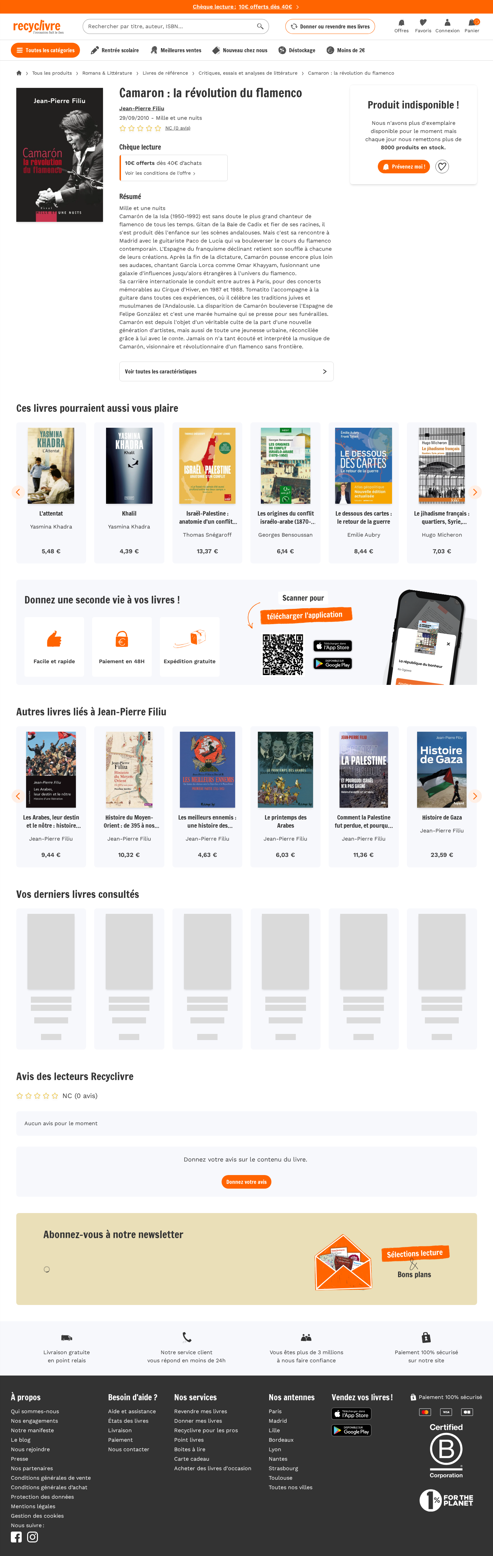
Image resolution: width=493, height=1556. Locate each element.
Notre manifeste (32, 1430)
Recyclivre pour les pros (206, 1430)
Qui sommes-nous (35, 1411)
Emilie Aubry (363, 535)
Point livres (189, 1440)
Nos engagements (34, 1421)
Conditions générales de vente (51, 1478)
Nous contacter (128, 1449)
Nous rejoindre (30, 1449)
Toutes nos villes (290, 1487)
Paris (275, 1411)
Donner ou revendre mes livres (335, 26)
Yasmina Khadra (51, 526)
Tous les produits (52, 73)
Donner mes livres (198, 1421)
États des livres (128, 1421)
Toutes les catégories (50, 50)
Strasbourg (283, 1468)
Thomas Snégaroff (207, 535)
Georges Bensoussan (285, 535)
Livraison (120, 1430)
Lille (274, 1430)
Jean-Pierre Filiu (141, 108)
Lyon (275, 1449)
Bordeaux (281, 1440)
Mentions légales (33, 1506)
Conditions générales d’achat (49, 1487)
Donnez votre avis (246, 1182)
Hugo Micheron (442, 535)
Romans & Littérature (107, 73)
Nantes (278, 1459)
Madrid (278, 1421)
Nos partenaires (32, 1468)
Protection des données (42, 1497)
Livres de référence (165, 73)
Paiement (120, 1440)
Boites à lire (189, 1449)
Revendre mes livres (200, 1411)
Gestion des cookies (37, 1516)
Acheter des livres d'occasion (212, 1468)
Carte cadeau (191, 1459)
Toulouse (280, 1478)
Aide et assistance (132, 1411)
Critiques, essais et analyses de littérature (248, 73)
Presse (19, 1459)
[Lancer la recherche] (260, 26)
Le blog (20, 1440)
